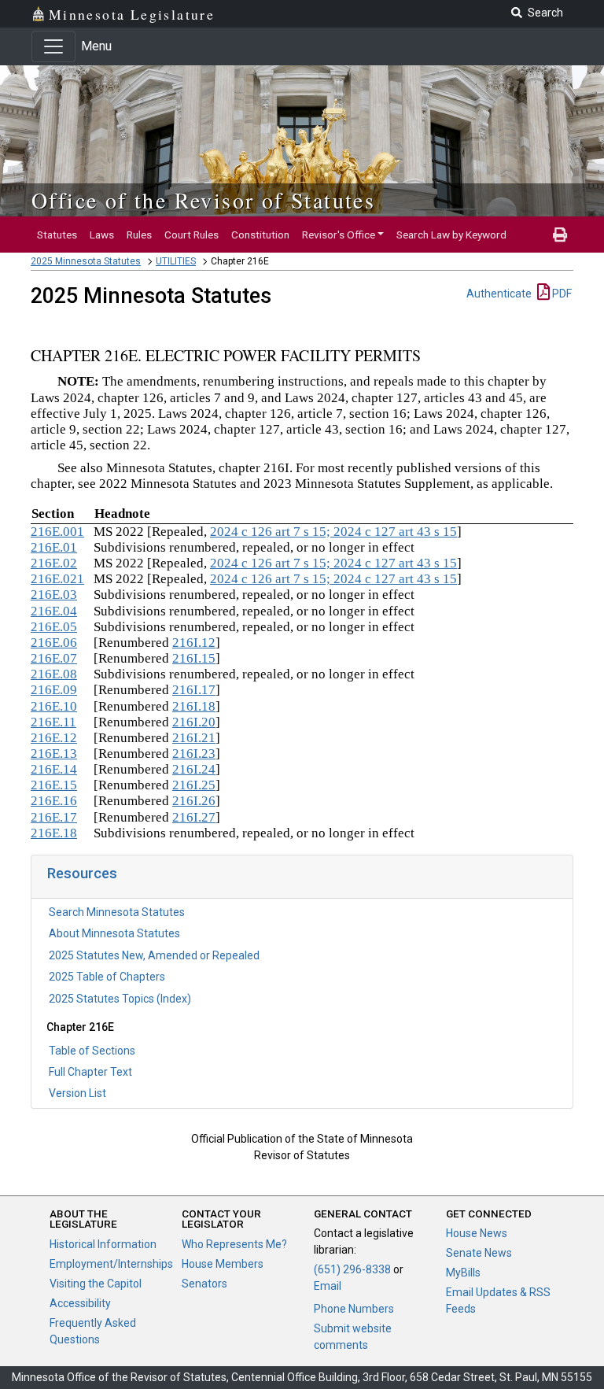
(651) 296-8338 (352, 1269)
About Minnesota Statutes (114, 933)
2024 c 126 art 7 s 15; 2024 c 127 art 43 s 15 (333, 531)
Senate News (479, 1253)
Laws (102, 234)
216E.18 (54, 833)
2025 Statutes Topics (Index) (120, 998)
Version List (77, 1093)
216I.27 (193, 817)
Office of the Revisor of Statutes (203, 200)
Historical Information (103, 1244)
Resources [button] (82, 873)
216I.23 (193, 753)
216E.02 (54, 563)
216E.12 (54, 737)
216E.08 (54, 674)
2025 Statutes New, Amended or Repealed (154, 955)
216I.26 (193, 800)
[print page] (560, 234)
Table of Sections (92, 1050)
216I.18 (193, 706)
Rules (139, 234)
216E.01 (54, 547)
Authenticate (499, 293)
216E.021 (57, 578)
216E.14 (54, 769)
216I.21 (193, 737)
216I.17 (193, 689)
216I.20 (193, 722)
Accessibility (80, 1303)
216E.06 (54, 642)
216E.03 (54, 594)
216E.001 (57, 531)
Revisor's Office (338, 234)
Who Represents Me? (234, 1244)
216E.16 (54, 800)
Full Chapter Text (90, 1072)
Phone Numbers (354, 1308)
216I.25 (193, 785)
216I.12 (193, 642)
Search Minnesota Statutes (117, 912)
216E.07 (54, 658)
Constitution (260, 234)
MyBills (463, 1272)
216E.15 (54, 785)
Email (327, 1286)
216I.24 (193, 769)
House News (476, 1233)
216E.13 (54, 753)
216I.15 (193, 658)
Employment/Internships (111, 1264)
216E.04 (54, 611)
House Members (222, 1264)
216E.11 (53, 722)
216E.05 (54, 626)
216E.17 (54, 817)
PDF (561, 293)
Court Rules (191, 234)
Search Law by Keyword (451, 234)
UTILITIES (176, 261)
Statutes (57, 234)
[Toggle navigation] (53, 46)
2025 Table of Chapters (107, 976)
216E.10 (54, 706)
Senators (204, 1283)
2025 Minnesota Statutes (86, 261)
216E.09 (54, 689)
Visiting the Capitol (96, 1283)
